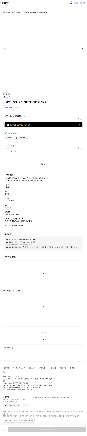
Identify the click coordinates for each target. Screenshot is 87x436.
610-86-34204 (16, 379)
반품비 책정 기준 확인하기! (69, 247)
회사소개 (32, 368)
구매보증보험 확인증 (27, 420)
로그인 (76, 3)
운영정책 (42, 368)
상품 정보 (43, 164)
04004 (8, 389)
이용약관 (6, 368)
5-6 (31, 389)
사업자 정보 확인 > (24, 383)
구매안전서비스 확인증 (11, 420)
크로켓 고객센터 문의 (11, 405)
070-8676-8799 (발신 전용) (10, 383)
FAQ (4, 372)
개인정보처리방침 (19, 368)
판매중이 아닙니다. (46, 430)
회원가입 (82, 3)
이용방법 (53, 368)
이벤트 (72, 368)
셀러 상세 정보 (7, 347)
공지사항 (63, 368)
